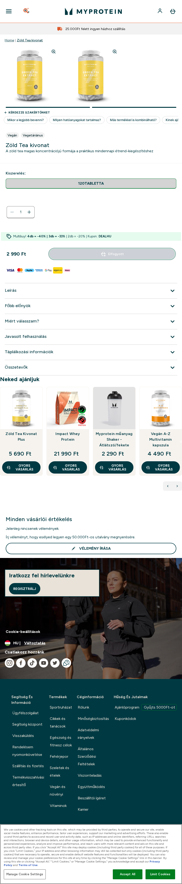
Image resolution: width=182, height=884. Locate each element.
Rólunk (83, 707)
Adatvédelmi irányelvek (88, 734)
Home (9, 40)
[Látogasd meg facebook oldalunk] (21, 663)
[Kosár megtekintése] (172, 11)
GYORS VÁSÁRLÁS (24, 467)
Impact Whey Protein (67, 436)
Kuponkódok (125, 719)
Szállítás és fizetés (28, 766)
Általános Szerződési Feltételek (87, 756)
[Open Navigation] (9, 11)
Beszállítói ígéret (92, 798)
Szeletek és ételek (59, 771)
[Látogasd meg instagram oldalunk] (9, 663)
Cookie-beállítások (23, 632)
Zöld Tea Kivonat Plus (21, 436)
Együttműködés (91, 787)
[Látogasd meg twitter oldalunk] (55, 663)
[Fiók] (160, 11)
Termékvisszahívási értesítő (28, 781)
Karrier (83, 809)
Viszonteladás (90, 775)
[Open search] (27, 11)
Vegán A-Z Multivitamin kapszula (160, 439)
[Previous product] (168, 486)
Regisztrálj (24, 589)
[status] (20, 212)
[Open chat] (66, 663)
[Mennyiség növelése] (29, 212)
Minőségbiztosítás (93, 719)
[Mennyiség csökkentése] (12, 212)
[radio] (91, 184)
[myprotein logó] (93, 11)
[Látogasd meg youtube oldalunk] (43, 663)
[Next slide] (181, 442)
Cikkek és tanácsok (57, 722)
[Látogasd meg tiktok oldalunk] (32, 663)
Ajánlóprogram (145, 707)
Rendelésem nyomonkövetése (27, 751)
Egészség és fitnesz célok (61, 741)
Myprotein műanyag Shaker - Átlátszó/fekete (114, 439)
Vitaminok (58, 806)
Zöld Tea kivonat (30, 40)
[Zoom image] (53, 51)
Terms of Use (28, 865)
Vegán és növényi (57, 790)
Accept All (127, 874)
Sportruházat (61, 707)
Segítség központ (27, 724)
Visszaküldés (23, 736)
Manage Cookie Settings (24, 874)
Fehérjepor (59, 756)
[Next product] (177, 486)
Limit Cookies (160, 874)
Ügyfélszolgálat (25, 713)
